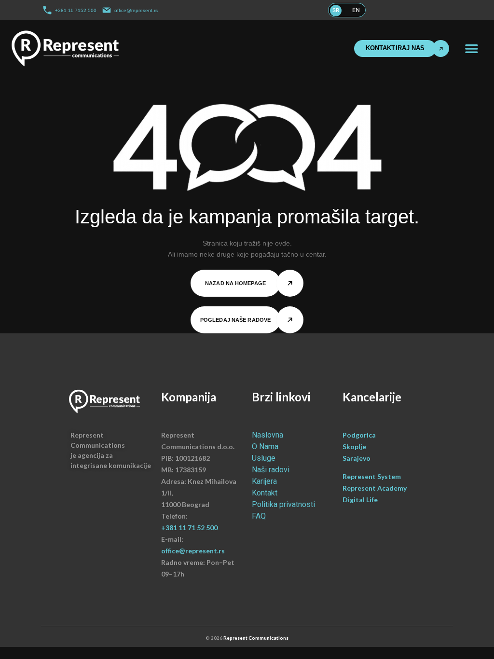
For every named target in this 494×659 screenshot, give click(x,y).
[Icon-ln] (432, 10)
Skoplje (354, 446)
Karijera (264, 481)
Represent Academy (375, 488)
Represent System (372, 476)
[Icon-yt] (452, 10)
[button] (471, 48)
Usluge (263, 458)
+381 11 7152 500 (75, 10)
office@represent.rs (136, 10)
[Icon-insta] (422, 10)
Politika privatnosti (283, 504)
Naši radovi (270, 469)
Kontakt (264, 492)
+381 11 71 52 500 (189, 527)
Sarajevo (356, 458)
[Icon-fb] (412, 10)
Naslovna (267, 434)
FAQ (259, 516)
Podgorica (359, 435)
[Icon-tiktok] (442, 10)
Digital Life (360, 499)
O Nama (265, 446)
